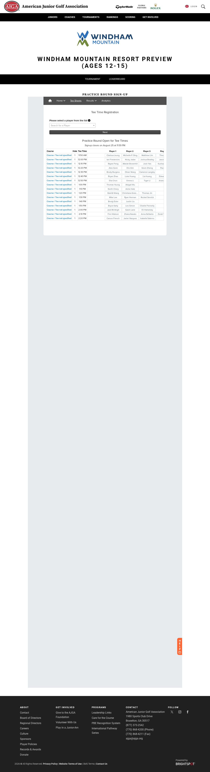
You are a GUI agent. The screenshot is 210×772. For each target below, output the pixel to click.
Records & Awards (30, 749)
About (24, 707)
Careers (24, 728)
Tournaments (90, 17)
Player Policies (28, 744)
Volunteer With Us (66, 722)
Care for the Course (103, 717)
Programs (99, 707)
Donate (24, 754)
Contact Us (101, 763)
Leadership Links (101, 712)
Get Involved (150, 17)
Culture (24, 733)
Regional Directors (30, 723)
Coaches (70, 17)
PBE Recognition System (106, 723)
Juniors (52, 17)
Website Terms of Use (70, 763)
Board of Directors (30, 717)
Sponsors (25, 738)
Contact (24, 712)
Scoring (130, 17)
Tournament (92, 79)
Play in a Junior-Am (67, 727)
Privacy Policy (50, 763)
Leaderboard (117, 79)
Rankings (112, 17)
